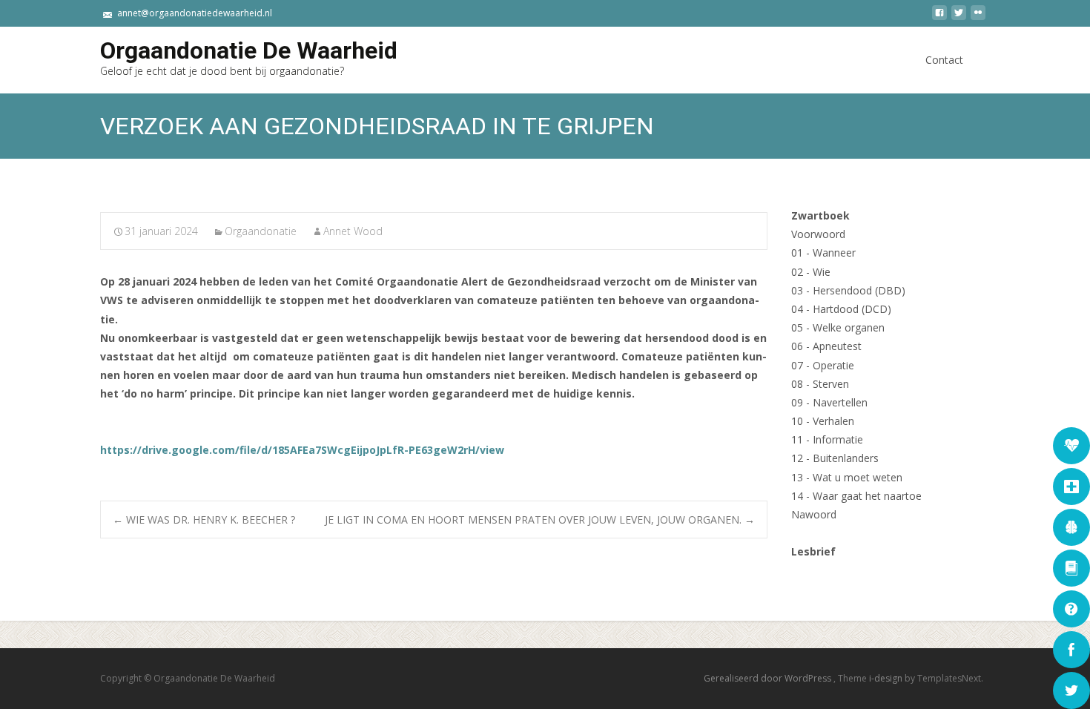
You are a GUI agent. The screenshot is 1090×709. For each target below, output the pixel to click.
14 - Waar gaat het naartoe (856, 496)
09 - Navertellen (829, 402)
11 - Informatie (827, 439)
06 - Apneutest (826, 346)
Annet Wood (353, 231)
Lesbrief (813, 551)
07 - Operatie (822, 365)
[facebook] (939, 18)
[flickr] (978, 18)
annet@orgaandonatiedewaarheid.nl (194, 13)
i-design (887, 678)
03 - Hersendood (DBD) (848, 290)
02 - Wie (810, 272)
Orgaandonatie (261, 231)
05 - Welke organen (838, 327)
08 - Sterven (820, 384)
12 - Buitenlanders (835, 458)
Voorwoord (818, 234)
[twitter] (958, 18)
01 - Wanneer (823, 252)
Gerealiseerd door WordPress (768, 678)
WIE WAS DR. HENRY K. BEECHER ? (205, 519)
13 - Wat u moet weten (846, 477)
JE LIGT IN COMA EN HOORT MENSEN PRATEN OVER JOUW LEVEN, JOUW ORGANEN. (540, 519)
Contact (944, 60)
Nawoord (813, 514)
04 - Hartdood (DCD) (841, 309)
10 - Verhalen (822, 421)
